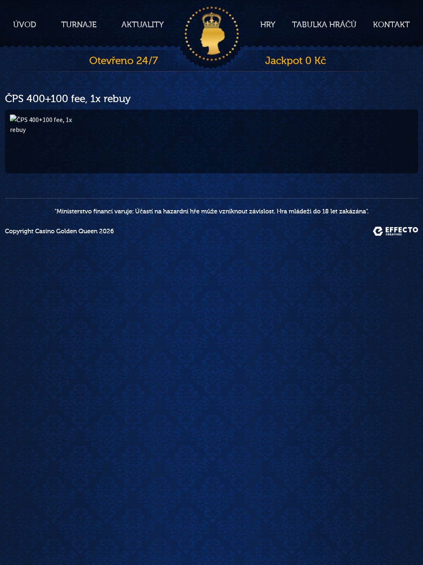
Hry (268, 24)
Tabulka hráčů (324, 24)
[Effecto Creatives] (395, 231)
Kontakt (391, 24)
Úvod (24, 24)
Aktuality (142, 24)
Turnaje (79, 24)
